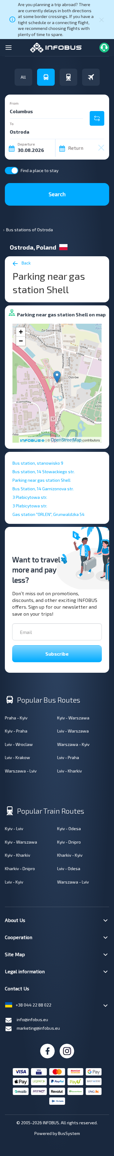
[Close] (101, 19)
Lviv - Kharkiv (69, 770)
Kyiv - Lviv (14, 828)
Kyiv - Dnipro (69, 841)
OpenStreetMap (66, 440)
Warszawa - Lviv (20, 770)
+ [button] (21, 332)
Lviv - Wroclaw (19, 744)
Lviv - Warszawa (73, 730)
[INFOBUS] (55, 46)
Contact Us (17, 988)
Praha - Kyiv (16, 717)
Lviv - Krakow (17, 757)
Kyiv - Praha (16, 730)
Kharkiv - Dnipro (20, 868)
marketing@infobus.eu (38, 1028)
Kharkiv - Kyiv (69, 855)
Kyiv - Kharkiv (17, 855)
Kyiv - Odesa (69, 828)
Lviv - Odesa (68, 868)
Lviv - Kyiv (14, 881)
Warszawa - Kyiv (73, 744)
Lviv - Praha (68, 757)
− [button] (21, 341)
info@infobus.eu (32, 1019)
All (23, 77)
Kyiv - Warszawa (73, 717)
